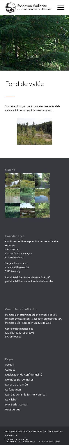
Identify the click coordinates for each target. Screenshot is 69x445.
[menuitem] (17, 439)
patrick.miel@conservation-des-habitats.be (29, 281)
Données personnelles (19, 379)
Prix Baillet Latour (16, 404)
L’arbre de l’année (16, 384)
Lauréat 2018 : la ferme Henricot (26, 394)
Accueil (9, 364)
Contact (10, 369)
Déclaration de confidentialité (23, 374)
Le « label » (12, 399)
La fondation (13, 389)
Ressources (12, 409)
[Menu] (59, 7)
